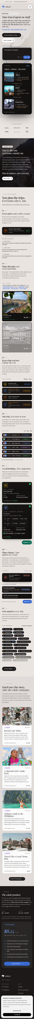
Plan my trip (6, 178)
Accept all (17, 1014)
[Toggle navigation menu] (30, 7)
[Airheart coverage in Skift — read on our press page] (27, 128)
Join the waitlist (8, 668)
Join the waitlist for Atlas (10, 35)
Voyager (20, 986)
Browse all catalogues (16, 878)
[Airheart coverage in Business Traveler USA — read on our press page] (6, 131)
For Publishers (5, 990)
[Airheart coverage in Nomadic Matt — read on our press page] (17, 131)
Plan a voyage (7, 40)
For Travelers (5, 986)
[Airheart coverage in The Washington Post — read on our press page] (17, 128)
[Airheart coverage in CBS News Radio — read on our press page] (27, 131)
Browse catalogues (23, 990)
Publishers (21, 993)
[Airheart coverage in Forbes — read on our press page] (6, 128)
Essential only (17, 1010)
